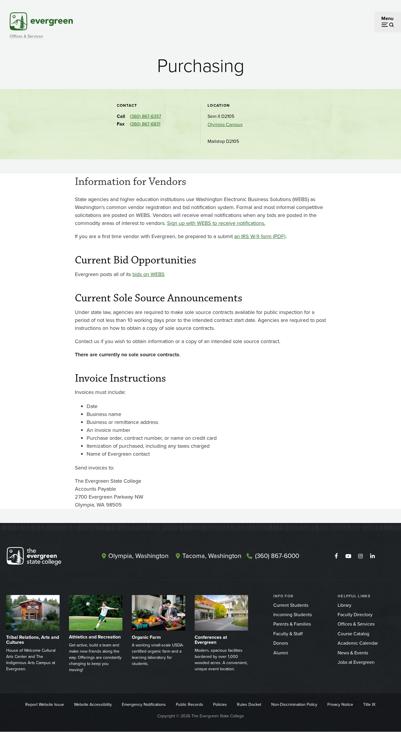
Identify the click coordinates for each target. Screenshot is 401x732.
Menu (387, 18)
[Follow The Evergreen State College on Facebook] (336, 556)
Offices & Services (26, 36)
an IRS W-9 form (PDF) (259, 236)
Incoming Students (292, 614)
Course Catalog (353, 633)
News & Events (353, 652)
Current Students (290, 605)
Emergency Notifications (144, 704)
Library (344, 605)
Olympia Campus (225, 124)
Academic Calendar (358, 643)
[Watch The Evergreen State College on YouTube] (348, 556)
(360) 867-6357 (145, 116)
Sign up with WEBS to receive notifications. (216, 223)
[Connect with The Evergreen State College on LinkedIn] (372, 556)
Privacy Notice (340, 704)
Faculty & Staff (288, 633)
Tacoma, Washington (211, 556)
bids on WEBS (148, 274)
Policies (220, 704)
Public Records (189, 704)
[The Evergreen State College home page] (44, 557)
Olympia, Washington (138, 556)
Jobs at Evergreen (356, 662)
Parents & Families (292, 624)
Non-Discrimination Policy (294, 704)
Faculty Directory (355, 614)
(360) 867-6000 (277, 556)
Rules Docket (249, 704)
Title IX (369, 704)
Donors (280, 643)
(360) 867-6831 (145, 124)
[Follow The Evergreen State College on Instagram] (360, 556)
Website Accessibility (93, 704)
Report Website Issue (44, 704)
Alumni (280, 652)
